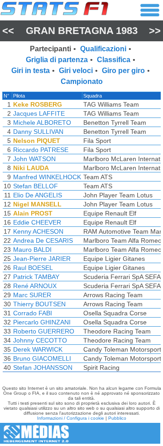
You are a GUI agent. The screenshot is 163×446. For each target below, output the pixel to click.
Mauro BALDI (32, 249)
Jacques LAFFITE (39, 113)
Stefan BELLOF (35, 186)
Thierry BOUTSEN (39, 304)
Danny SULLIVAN (38, 131)
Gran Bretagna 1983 (82, 30)
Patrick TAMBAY (36, 276)
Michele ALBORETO (42, 122)
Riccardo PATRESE (40, 149)
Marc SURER (32, 295)
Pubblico (117, 418)
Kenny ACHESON (38, 231)
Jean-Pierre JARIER (42, 258)
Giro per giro (123, 70)
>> (155, 30)
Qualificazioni (103, 49)
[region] (81, 234)
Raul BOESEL (33, 267)
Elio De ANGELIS (37, 195)
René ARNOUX (35, 285)
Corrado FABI (32, 313)
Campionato (82, 81)
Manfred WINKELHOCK (47, 177)
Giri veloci (76, 70)
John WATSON (34, 158)
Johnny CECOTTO (40, 340)
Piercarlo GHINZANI (42, 322)
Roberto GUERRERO (43, 331)
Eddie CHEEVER (37, 222)
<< (8, 30)
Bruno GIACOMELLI (42, 358)
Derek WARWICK (37, 349)
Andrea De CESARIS (43, 240)
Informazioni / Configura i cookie (70, 418)
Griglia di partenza (57, 60)
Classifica (113, 60)
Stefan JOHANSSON (42, 367)
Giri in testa (30, 70)
